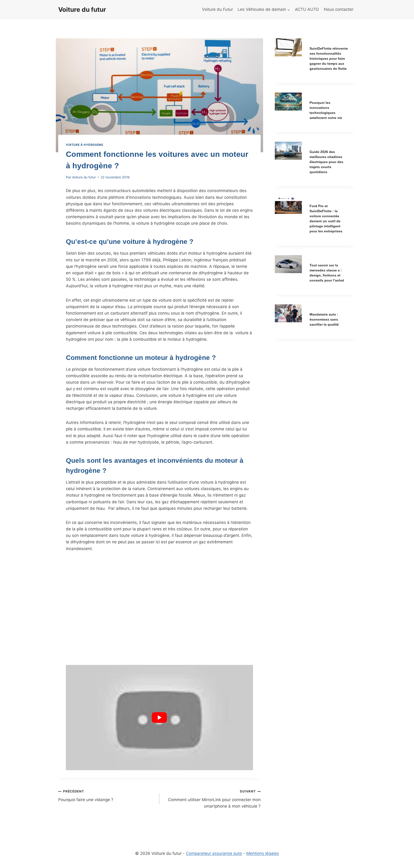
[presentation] (288, 47)
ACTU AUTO (307, 9)
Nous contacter (338, 9)
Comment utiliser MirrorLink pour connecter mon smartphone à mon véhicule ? (214, 799)
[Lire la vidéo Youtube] (159, 717)
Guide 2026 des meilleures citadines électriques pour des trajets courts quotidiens (326, 162)
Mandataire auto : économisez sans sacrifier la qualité (324, 319)
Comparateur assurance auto (214, 853)
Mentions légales (262, 853)
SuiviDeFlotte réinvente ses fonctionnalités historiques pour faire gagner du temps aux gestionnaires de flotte (329, 58)
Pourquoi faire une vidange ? (85, 795)
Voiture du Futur (217, 9)
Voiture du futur (84, 177)
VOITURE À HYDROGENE (84, 145)
